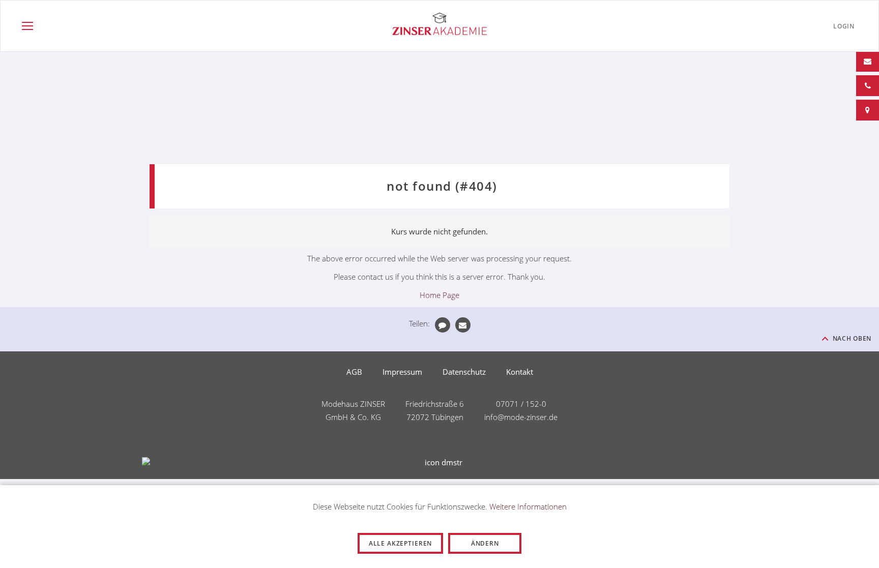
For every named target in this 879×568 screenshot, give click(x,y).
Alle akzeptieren (400, 543)
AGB (354, 372)
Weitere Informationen (528, 506)
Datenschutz (464, 372)
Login (844, 26)
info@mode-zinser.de (521, 417)
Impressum (402, 372)
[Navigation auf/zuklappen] (27, 26)
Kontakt (519, 372)
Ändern (485, 543)
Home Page (439, 295)
